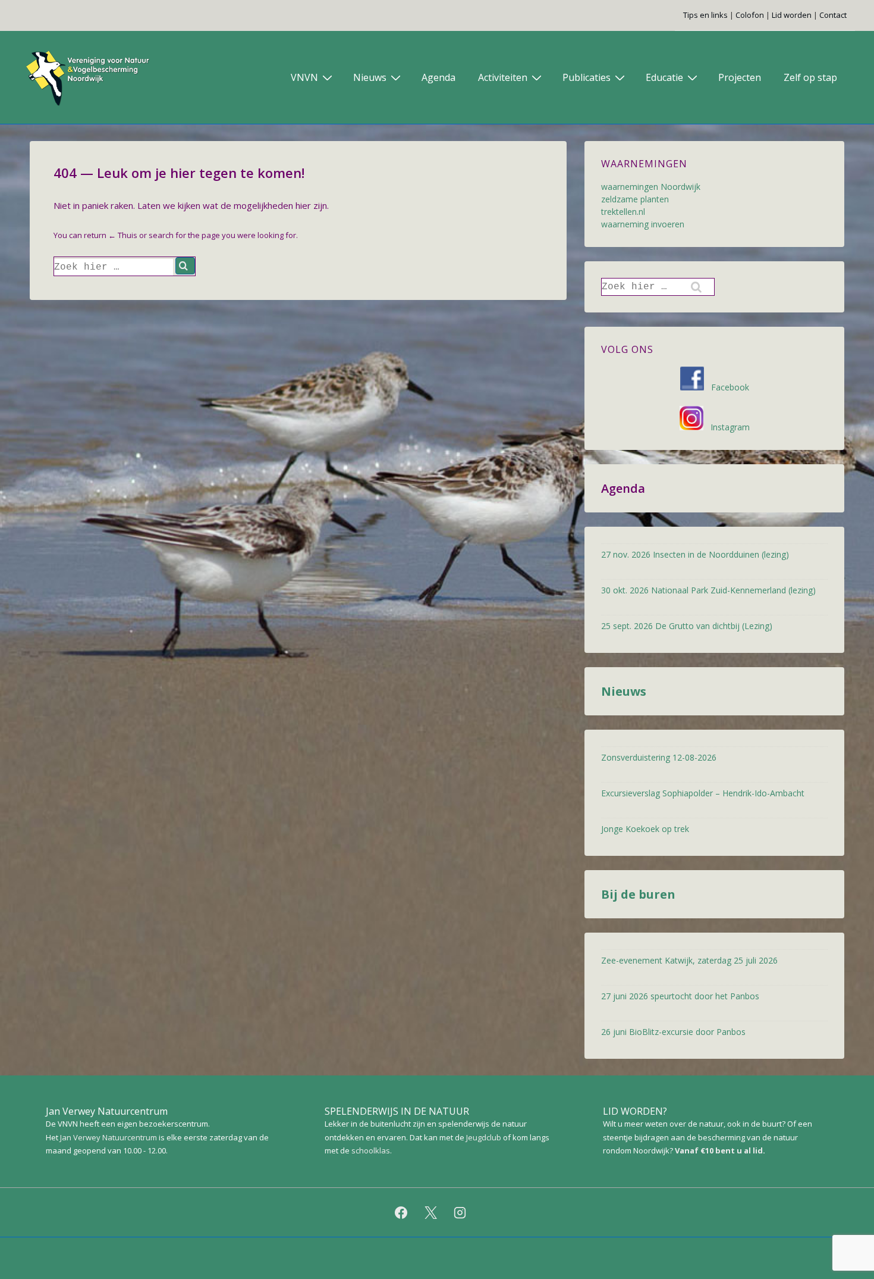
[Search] (185, 265)
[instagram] (460, 1212)
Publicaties (586, 77)
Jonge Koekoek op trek (645, 828)
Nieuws (369, 77)
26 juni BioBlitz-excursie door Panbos (673, 1031)
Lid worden (792, 15)
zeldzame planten (635, 199)
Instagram (726, 427)
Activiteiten (502, 77)
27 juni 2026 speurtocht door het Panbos (680, 996)
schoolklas (370, 1150)
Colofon (749, 15)
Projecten (739, 77)
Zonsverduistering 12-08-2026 (658, 757)
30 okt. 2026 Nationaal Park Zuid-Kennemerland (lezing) (708, 590)
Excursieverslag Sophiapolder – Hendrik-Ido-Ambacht (702, 793)
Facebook (726, 387)
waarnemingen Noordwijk (650, 186)
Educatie (664, 77)
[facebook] (400, 1212)
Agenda (438, 77)
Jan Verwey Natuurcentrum (108, 1137)
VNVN (304, 77)
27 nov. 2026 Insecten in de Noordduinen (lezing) (695, 554)
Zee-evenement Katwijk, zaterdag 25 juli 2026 (689, 960)
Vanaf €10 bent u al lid (719, 1150)
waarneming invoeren (642, 224)
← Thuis (122, 235)
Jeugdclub (483, 1137)
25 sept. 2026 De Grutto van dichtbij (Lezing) (686, 625)
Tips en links (705, 15)
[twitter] (430, 1212)
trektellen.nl (623, 211)
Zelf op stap (810, 77)
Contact (833, 15)
